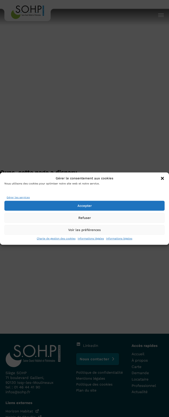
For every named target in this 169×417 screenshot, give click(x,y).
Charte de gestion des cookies (56, 238)
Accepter (84, 206)
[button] (162, 178)
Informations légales (91, 238)
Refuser (84, 218)
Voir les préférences (84, 230)
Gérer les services (18, 197)
